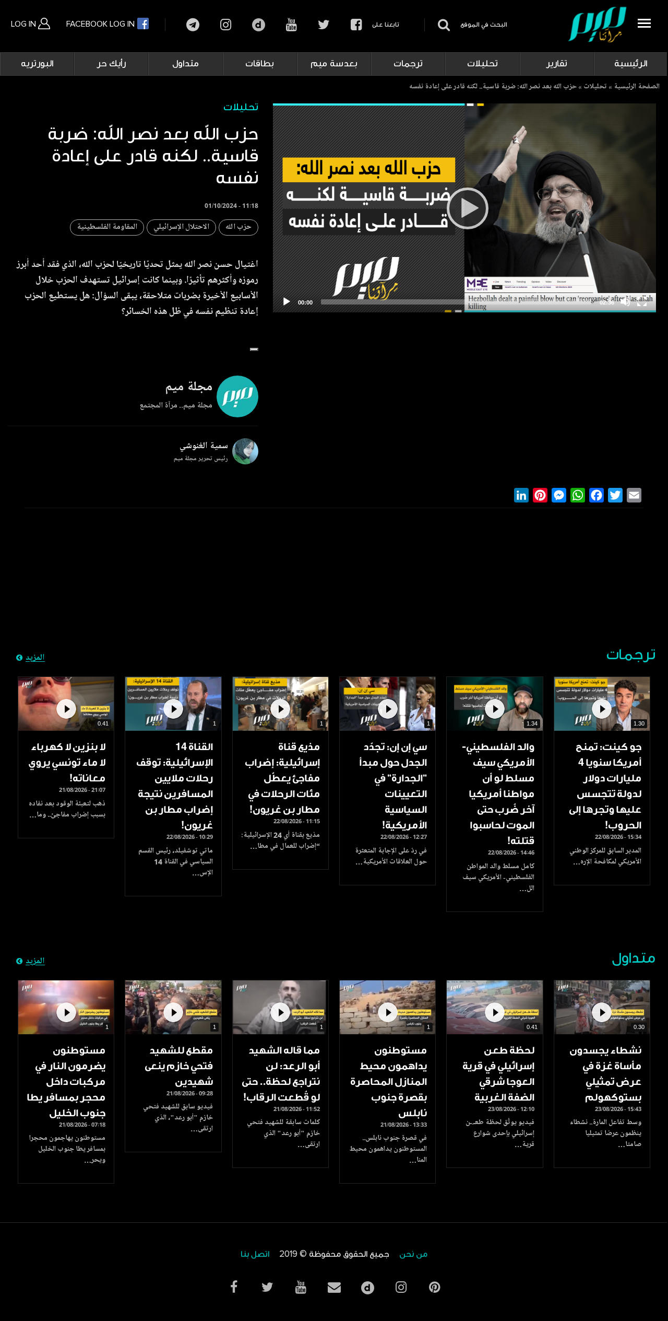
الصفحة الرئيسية (637, 87)
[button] (254, 349)
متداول (185, 63)
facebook (356, 24)
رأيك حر (111, 63)
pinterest (434, 1287)
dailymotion (259, 24)
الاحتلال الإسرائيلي (181, 227)
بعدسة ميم (334, 63)
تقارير (556, 63)
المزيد (35, 658)
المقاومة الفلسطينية (107, 227)
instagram (226, 24)
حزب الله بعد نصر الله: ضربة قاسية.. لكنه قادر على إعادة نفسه (493, 87)
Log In (24, 24)
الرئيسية (630, 63)
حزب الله (238, 227)
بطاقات (259, 63)
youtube (291, 24)
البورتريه (37, 63)
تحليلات (482, 63)
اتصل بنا (255, 1254)
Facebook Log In (101, 24)
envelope (334, 1287)
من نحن (413, 1254)
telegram (193, 24)
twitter (323, 24)
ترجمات (408, 63)
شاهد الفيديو (602, 704)
